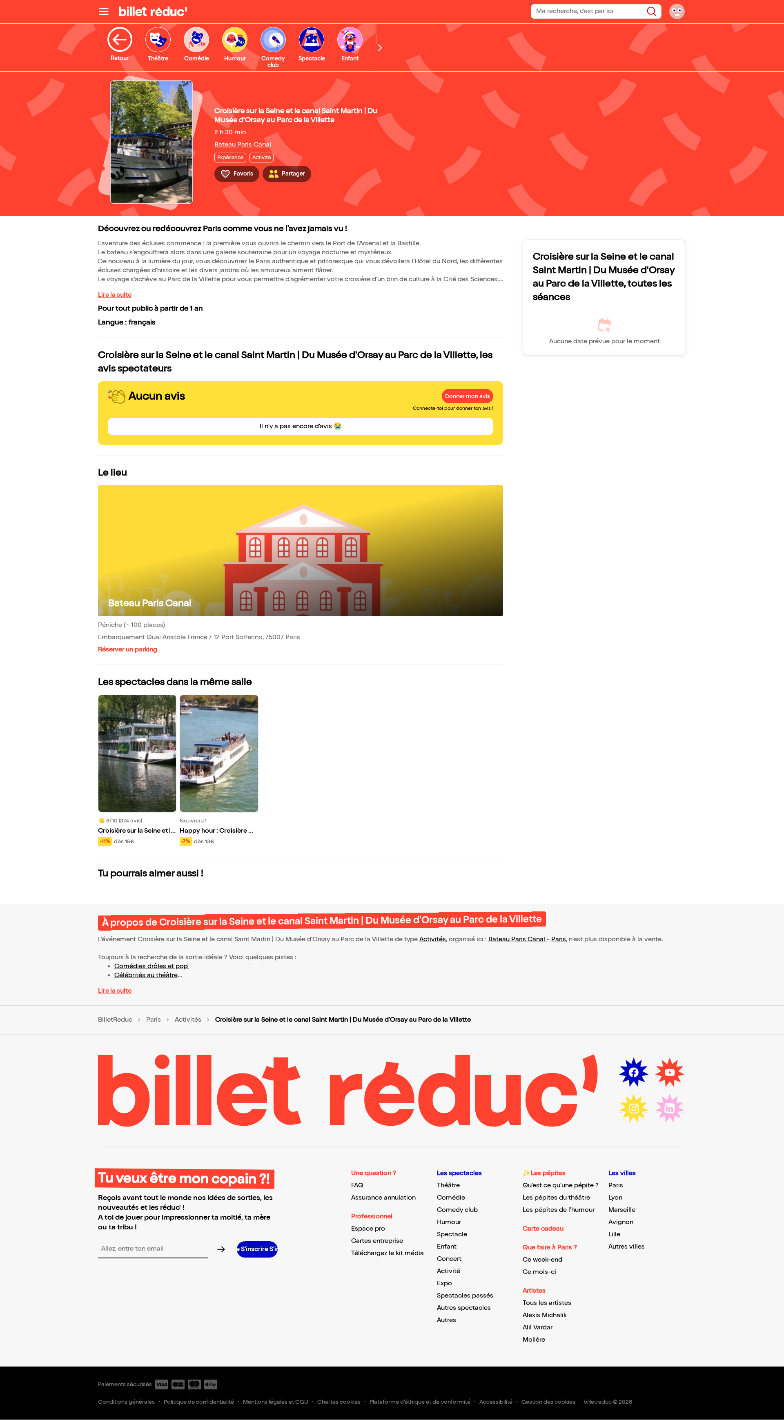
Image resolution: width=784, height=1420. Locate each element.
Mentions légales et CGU (275, 1401)
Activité (448, 1271)
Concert (449, 1259)
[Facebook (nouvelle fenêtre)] (633, 1072)
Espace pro (368, 1229)
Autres (446, 1320)
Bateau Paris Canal (242, 145)
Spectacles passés (465, 1296)
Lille (614, 1234)
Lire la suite (114, 295)
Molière (534, 1340)
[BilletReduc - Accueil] (153, 11)
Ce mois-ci (539, 1272)
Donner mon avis (467, 396)
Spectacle (452, 1234)
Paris (558, 939)
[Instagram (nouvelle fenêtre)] (633, 1108)
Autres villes (626, 1247)
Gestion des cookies (548, 1401)
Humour (449, 1222)
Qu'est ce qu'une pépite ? (561, 1185)
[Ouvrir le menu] (107, 11)
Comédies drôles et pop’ (151, 966)
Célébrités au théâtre (146, 975)
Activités (432, 939)
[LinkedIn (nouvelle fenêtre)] (669, 1108)
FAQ (357, 1185)
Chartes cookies (339, 1401)
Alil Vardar (537, 1327)
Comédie (451, 1198)
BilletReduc (115, 1020)
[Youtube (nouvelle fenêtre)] (669, 1072)
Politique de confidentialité (199, 1401)
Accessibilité (495, 1401)
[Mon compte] (677, 11)
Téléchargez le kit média (387, 1253)
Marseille (621, 1210)
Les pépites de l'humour (559, 1210)
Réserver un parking (127, 649)
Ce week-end (542, 1260)
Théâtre (448, 1185)
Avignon (620, 1222)
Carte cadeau (543, 1229)
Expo (444, 1283)
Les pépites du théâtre (556, 1198)
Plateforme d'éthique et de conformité (420, 1401)
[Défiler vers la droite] (380, 47)
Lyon (615, 1198)
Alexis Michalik (545, 1315)
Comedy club (457, 1210)
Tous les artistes (547, 1303)
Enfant (447, 1247)
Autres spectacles (464, 1308)
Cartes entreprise (377, 1241)
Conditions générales (126, 1401)
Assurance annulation (383, 1198)
